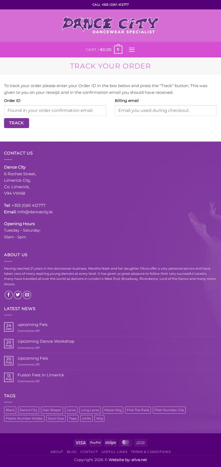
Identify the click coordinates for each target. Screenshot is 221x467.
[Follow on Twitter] (18, 295)
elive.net (139, 460)
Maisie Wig (113, 410)
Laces (71, 410)
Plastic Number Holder (24, 418)
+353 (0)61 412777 (29, 205)
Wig (99, 418)
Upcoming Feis (33, 358)
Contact (89, 452)
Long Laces (90, 410)
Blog (72, 452)
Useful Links (114, 452)
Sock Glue (56, 418)
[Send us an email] (27, 295)
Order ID (12, 100)
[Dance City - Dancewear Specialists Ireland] (110, 25)
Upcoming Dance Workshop (46, 341)
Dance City (28, 410)
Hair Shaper (52, 410)
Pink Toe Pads (138, 410)
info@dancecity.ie (35, 211)
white (86, 418)
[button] (104, 49)
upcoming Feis (32, 324)
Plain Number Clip (169, 410)
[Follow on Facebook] (9, 295)
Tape (73, 418)
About (56, 452)
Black (10, 410)
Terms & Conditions (151, 452)
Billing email (127, 100)
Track (16, 123)
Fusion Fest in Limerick (41, 375)
